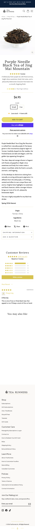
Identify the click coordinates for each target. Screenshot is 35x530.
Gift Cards (5, 422)
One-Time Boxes (7, 411)
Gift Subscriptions (7, 407)
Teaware (4, 418)
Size (18, 103)
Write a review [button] (17, 277)
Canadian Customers (8, 469)
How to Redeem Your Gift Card (11, 438)
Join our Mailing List (10, 495)
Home (3, 16)
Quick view (7, 327)
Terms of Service (7, 481)
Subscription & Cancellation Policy (12, 485)
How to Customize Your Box (10, 461)
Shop (4, 400)
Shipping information (14, 232)
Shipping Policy (6, 445)
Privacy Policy (6, 477)
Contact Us (5, 434)
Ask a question (10, 237)
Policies (5, 474)
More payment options (17, 130)
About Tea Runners (7, 457)
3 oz (21, 107)
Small (14, 107)
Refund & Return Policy (9, 449)
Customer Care (8, 427)
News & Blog (5, 465)
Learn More (6, 454)
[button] (15, 74)
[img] (6, 290)
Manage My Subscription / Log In (12, 430)
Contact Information (8, 488)
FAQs (3, 441)
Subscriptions (6, 403)
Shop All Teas (11, 16)
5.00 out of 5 (22, 257)
